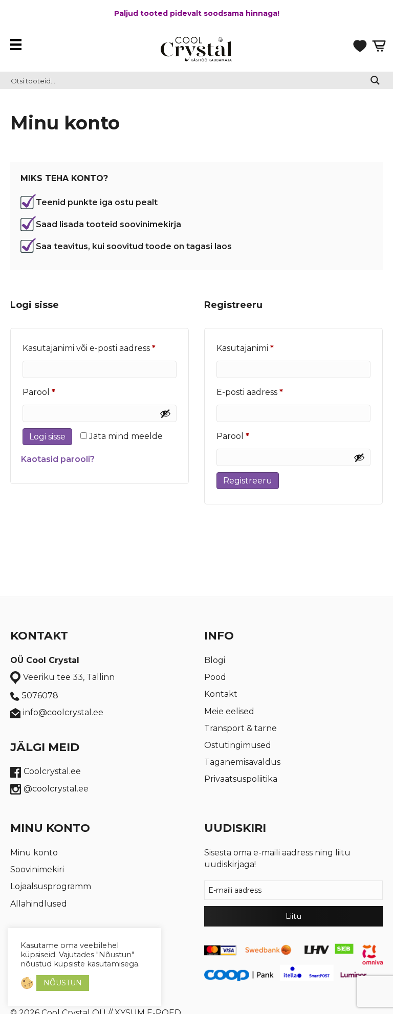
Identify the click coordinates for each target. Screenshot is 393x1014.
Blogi (214, 660)
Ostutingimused (237, 745)
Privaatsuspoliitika (240, 779)
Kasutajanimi (261, 348)
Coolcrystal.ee (52, 771)
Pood (215, 677)
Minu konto (34, 852)
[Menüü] (18, 44)
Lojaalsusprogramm (50, 886)
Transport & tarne (240, 728)
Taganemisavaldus (242, 762)
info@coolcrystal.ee (63, 712)
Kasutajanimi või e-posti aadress (100, 348)
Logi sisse (47, 437)
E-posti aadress (266, 392)
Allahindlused (38, 904)
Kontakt (220, 694)
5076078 (40, 695)
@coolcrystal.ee (56, 788)
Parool (55, 392)
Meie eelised (229, 711)
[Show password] (165, 413)
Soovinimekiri (37, 869)
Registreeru (247, 481)
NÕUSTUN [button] (62, 982)
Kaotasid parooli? (58, 459)
